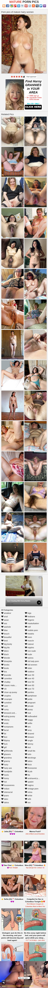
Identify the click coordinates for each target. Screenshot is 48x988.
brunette (7, 675)
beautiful (7, 637)
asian (6, 620)
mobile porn (32, 630)
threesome (32, 768)
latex (5, 799)
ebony (6, 720)
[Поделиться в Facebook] (7, 5)
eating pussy (9, 716)
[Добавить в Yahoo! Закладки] (44, 5)
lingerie (30, 620)
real (29, 713)
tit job (29, 771)
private (30, 706)
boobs (6, 665)
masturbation (33, 623)
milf (29, 627)
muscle (30, 641)
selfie (29, 723)
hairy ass (7, 768)
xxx (29, 802)
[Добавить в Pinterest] (26, 5)
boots (6, 668)
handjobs (7, 771)
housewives (8, 785)
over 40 (30, 678)
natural (30, 644)
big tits (6, 647)
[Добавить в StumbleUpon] (33, 5)
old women (32, 665)
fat (4, 734)
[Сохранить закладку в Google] (11, 5)
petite (29, 699)
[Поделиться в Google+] (15, 5)
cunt (5, 706)
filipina (6, 740)
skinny (30, 744)
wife (29, 799)
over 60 (30, 685)
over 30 (30, 675)
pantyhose (32, 696)
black (6, 654)
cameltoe (7, 678)
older (29, 668)
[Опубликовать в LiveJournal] (22, 5)
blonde (6, 658)
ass (5, 623)
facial (6, 730)
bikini (6, 651)
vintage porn (32, 789)
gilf (5, 747)
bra (5, 672)
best (5, 641)
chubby (6, 682)
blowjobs (7, 661)
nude (29, 654)
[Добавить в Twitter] (40, 5)
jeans (6, 796)
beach (6, 634)
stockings (31, 758)
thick (29, 765)
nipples (30, 647)
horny (6, 778)
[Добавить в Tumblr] (37, 5)
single (30, 740)
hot (5, 782)
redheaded (32, 716)
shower (30, 737)
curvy (6, 709)
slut (29, 747)
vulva (29, 792)
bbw (5, 630)
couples (7, 696)
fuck (5, 744)
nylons (30, 658)
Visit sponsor (31, 77)
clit (4, 689)
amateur (7, 613)
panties (30, 692)
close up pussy (10, 692)
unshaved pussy (34, 778)
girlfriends (8, 751)
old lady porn (33, 661)
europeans (8, 727)
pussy (30, 709)
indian (6, 789)
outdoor (30, 672)
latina (6, 802)
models (30, 634)
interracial (8, 792)
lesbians (31, 617)
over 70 (30, 689)
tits (28, 775)
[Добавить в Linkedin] (18, 5)
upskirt (30, 782)
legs (29, 613)
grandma (7, 758)
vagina (30, 785)
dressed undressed (12, 713)
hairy (5, 765)
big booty (7, 644)
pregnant (31, 703)
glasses (7, 754)
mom (29, 637)
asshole (7, 627)
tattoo (29, 761)
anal (5, 617)
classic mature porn (12, 685)
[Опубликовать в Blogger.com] (3, 5)
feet (5, 737)
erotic (6, 723)
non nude (31, 651)
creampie (7, 699)
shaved (30, 734)
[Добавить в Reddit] (29, 5)
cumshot (7, 703)
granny (6, 761)
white (29, 796)
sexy (29, 730)
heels (6, 775)
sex (29, 727)
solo (29, 754)
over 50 (30, 682)
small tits (31, 751)
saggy (30, 720)
